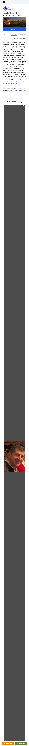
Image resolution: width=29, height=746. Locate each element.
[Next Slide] (23, 457)
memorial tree (22, 89)
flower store (22, 90)
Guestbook (24, 34)
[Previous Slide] (5, 457)
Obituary (4, 34)
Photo (13, 34)
